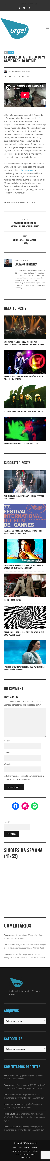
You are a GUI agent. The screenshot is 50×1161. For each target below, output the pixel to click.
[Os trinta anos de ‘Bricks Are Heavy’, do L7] (20, 396)
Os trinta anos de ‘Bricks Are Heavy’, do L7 (23, 411)
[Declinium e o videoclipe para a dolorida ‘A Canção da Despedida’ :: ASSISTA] (25, 550)
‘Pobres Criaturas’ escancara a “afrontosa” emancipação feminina (24, 668)
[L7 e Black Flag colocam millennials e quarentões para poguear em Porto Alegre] (20, 327)
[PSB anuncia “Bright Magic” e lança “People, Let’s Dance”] (20, 481)
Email (7, 752)
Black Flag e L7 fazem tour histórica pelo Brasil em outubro (23, 377)
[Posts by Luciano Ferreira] (5, 71)
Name (7, 740)
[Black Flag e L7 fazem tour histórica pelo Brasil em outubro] (20, 361)
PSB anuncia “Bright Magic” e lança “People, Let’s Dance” (24, 497)
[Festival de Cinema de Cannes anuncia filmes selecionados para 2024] (20, 516)
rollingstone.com (26, 170)
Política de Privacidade (19, 991)
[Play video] (16, 428)
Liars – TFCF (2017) (12, 600)
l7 (34, 202)
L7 (39, 118)
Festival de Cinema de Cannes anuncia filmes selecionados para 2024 (24, 531)
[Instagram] (24, 8)
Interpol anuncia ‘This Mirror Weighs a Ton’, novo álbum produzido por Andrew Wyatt (24, 1117)
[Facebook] (20, 8)
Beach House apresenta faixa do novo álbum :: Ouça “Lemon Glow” (25, 633)
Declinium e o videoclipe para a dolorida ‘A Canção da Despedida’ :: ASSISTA (23, 566)
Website (7, 764)
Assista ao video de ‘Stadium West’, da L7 (22, 443)
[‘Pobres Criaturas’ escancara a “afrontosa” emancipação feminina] (20, 652)
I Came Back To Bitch (25, 202)
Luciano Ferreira (15, 71)
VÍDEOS (11, 53)
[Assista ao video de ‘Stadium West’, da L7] (25, 428)
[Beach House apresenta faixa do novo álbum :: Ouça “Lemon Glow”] (25, 617)
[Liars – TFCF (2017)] (20, 585)
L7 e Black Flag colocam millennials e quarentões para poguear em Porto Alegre (24, 343)
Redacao (8, 935)
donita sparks (12, 202)
